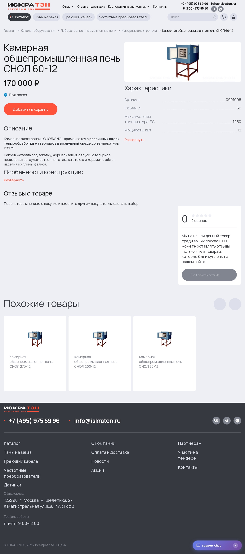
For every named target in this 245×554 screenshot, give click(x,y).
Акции (97, 470)
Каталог (22, 17)
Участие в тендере (188, 455)
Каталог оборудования (38, 31)
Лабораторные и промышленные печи (88, 31)
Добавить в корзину (30, 109)
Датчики (12, 485)
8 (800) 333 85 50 (195, 8)
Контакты (160, 6)
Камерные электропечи (139, 31)
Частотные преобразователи (123, 17)
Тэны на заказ (46, 17)
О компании (103, 443)
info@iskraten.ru (223, 4)
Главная (10, 31)
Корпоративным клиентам (127, 6)
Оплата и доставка (91, 6)
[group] (35, 353)
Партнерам (190, 443)
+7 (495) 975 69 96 (194, 4)
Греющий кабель (78, 17)
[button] (220, 304)
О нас (66, 6)
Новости (100, 461)
